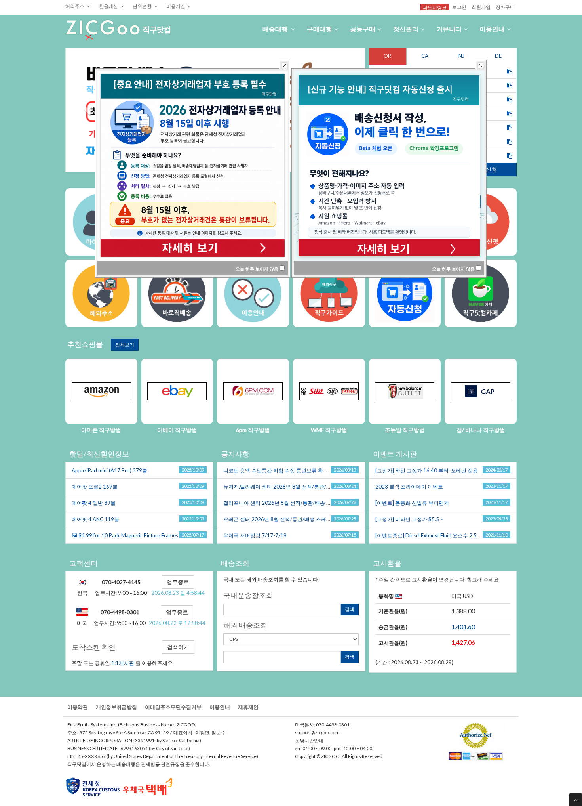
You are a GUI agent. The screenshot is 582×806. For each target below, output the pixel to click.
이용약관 (77, 707)
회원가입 (481, 7)
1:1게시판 (122, 663)
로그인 (459, 7)
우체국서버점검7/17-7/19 (255, 535)
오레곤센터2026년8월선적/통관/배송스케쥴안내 (283, 519)
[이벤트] (329, 293)
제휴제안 (248, 707)
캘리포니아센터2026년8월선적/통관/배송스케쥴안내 (288, 503)
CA (424, 56)
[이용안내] (253, 293)
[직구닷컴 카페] (481, 293)
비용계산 (175, 6)
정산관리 (405, 28)
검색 (349, 609)
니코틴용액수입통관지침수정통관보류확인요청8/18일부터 (295, 470)
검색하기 (178, 647)
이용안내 (492, 28)
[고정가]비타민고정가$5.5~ (409, 519)
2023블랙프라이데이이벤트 (409, 486)
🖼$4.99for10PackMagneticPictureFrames (125, 535)
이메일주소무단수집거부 (173, 707)
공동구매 (362, 28)
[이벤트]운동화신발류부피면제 (412, 503)
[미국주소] (101, 293)
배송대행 (275, 28)
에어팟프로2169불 (95, 486)
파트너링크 (435, 7)
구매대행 (319, 28)
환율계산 (109, 6)
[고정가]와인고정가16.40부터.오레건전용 (426, 470)
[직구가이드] (177, 293)
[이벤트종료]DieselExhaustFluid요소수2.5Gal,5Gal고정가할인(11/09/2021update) (476, 535)
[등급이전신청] (405, 293)
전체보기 (124, 345)
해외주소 (75, 6)
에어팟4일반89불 (94, 503)
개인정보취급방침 (116, 707)
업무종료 (178, 582)
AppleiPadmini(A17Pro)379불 (109, 470)
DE (498, 56)
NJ (461, 56)
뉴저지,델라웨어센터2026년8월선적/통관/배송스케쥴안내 (294, 486)
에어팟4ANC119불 (95, 519)
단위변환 (142, 6)
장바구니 (505, 7)
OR (387, 56)
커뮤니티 (449, 28)
